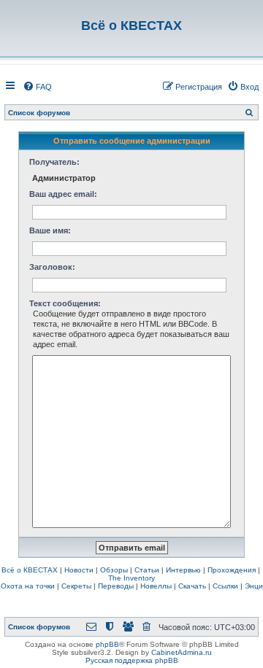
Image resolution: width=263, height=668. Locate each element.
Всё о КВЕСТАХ (29, 570)
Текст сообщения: (65, 303)
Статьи (146, 570)
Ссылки (225, 586)
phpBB (107, 644)
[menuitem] (37, 87)
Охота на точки (28, 586)
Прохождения (231, 570)
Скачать (192, 586)
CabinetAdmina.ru (181, 652)
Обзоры (114, 570)
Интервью (183, 570)
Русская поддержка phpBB (131, 660)
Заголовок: (52, 267)
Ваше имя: (50, 230)
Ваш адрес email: (63, 194)
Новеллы (156, 586)
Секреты (76, 586)
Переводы (116, 586)
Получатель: (54, 162)
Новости (79, 570)
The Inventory (131, 578)
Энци (254, 586)
